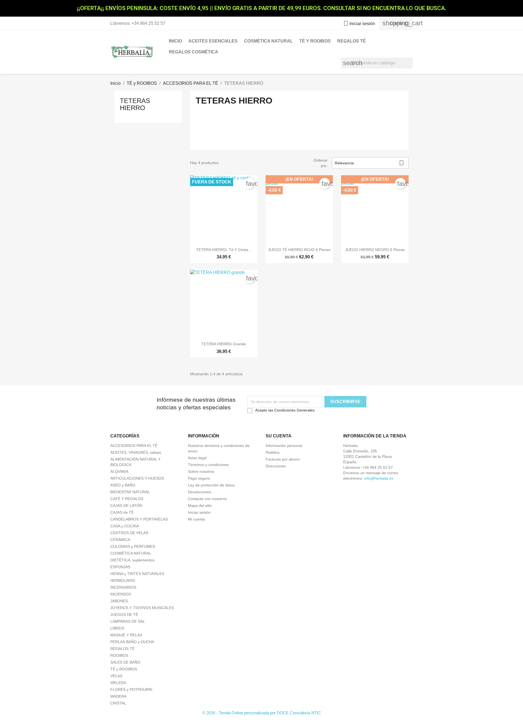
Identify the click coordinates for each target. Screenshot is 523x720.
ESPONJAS (120, 567)
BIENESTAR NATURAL (130, 492)
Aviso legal (197, 458)
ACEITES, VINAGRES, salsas (135, 452)
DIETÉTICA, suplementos (132, 560)
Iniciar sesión (199, 512)
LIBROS (117, 628)
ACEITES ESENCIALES (213, 41)
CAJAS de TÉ (122, 512)
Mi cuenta (196, 519)
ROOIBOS (119, 655)
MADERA (118, 696)
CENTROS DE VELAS (129, 533)
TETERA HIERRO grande (223, 344)
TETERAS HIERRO (135, 104)
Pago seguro (199, 478)
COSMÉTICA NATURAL (268, 41)
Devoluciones (199, 492)
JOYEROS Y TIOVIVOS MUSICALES (142, 608)
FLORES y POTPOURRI (131, 689)
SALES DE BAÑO (125, 662)
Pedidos (272, 452)
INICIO (175, 41)
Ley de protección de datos (211, 485)
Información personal (284, 445)
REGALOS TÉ (351, 41)
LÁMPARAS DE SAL (127, 621)
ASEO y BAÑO (122, 485)
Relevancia (369, 163)
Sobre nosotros (201, 471)
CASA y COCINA (124, 526)
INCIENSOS (120, 594)
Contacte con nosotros (207, 499)
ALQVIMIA (119, 471)
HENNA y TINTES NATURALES (137, 573)
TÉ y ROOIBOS (315, 41)
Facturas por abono (283, 459)
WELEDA (118, 682)
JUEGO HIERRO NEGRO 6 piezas (375, 249)
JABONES (119, 601)
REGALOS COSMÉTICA (193, 52)
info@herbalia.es (378, 478)
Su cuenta (278, 436)
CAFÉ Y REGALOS (126, 499)
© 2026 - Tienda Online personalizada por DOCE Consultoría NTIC (261, 712)
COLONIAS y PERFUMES (132, 546)
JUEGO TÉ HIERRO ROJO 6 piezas (299, 249)
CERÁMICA (120, 539)
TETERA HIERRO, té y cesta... (223, 249)
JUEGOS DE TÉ (124, 614)
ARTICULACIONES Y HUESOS (137, 478)
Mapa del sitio (200, 505)
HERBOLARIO (122, 580)
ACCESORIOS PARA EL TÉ (133, 445)
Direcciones (276, 466)
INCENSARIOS (123, 587)
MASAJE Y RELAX (126, 635)
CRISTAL (118, 703)
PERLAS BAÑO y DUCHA (132, 642)
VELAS (116, 676)
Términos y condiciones (208, 464)
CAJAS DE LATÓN (126, 505)
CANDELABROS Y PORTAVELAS (139, 519)
